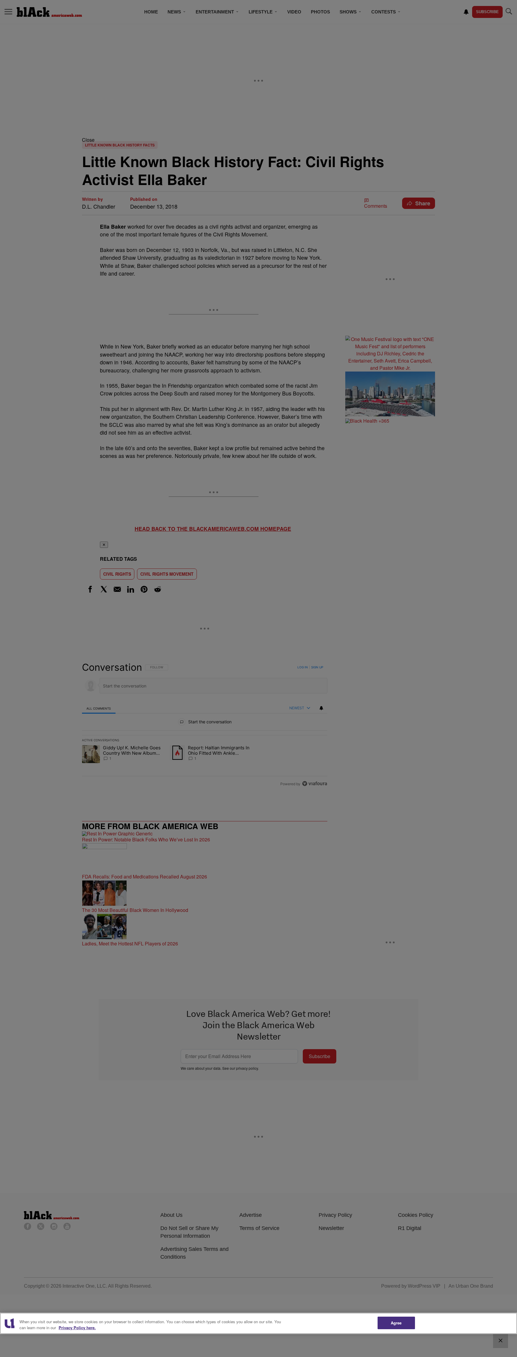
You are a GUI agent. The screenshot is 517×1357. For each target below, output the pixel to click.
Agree (396, 1323)
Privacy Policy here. (77, 1327)
